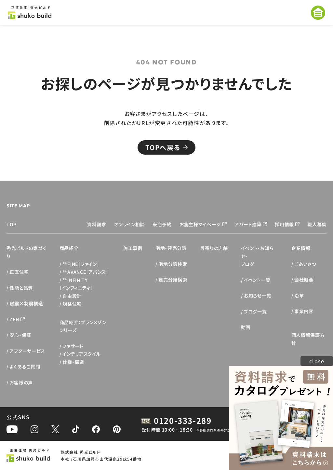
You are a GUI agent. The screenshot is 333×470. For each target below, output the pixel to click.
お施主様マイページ (200, 224)
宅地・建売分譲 (171, 248)
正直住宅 (19, 272)
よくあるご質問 (24, 366)
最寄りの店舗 (214, 248)
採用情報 (284, 224)
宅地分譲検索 (172, 264)
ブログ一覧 (255, 311)
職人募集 (316, 224)
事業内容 (303, 311)
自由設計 (72, 296)
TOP (12, 224)
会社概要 (303, 279)
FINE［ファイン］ (80, 264)
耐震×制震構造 (26, 303)
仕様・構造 (73, 362)
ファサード (73, 346)
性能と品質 (21, 287)
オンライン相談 (129, 224)
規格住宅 (72, 303)
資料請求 (96, 224)
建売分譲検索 (172, 279)
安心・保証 (20, 335)
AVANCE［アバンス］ (85, 272)
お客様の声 (21, 382)
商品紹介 (69, 248)
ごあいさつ (305, 264)
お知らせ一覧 (257, 295)
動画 (245, 327)
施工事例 (132, 248)
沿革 (299, 295)
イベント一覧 (257, 280)
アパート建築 (247, 224)
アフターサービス (27, 351)
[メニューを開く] (318, 13)
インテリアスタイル (81, 354)
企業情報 (301, 248)
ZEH (14, 319)
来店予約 (162, 224)
